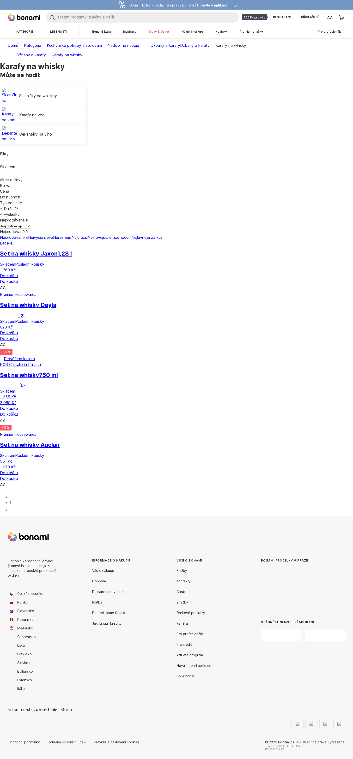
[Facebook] (11, 720)
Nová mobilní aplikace (193, 665)
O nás (181, 592)
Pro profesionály (189, 634)
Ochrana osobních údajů (67, 742)
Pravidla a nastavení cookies (117, 742)
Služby (181, 570)
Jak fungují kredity (107, 623)
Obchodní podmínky (24, 742)
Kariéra (182, 623)
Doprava (99, 581)
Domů (13, 45)
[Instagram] (23, 720)
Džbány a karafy (195, 45)
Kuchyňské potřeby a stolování (74, 45)
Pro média (184, 644)
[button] (176, 288)
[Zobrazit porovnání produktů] (330, 17)
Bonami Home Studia (108, 613)
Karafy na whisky (67, 55)
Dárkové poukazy (190, 613)
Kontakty (183, 581)
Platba (97, 602)
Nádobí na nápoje (123, 45)
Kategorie (32, 45)
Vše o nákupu (103, 570)
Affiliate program (189, 655)
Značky (182, 602)
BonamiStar (185, 676)
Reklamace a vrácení (108, 592)
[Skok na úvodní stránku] (24, 17)
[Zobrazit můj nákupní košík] (341, 17)
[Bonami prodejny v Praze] (295, 587)
